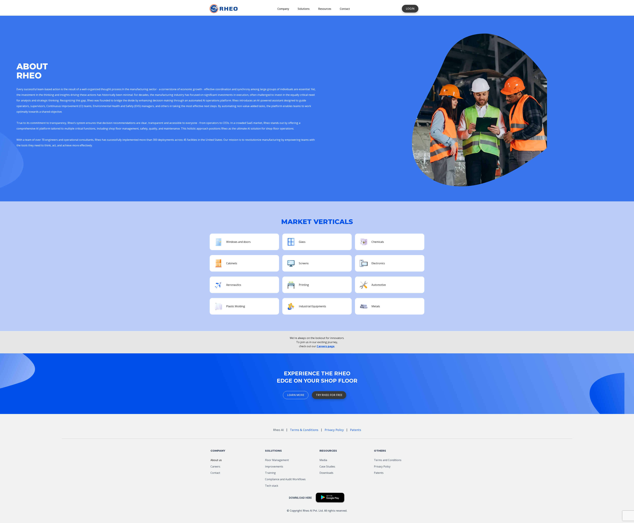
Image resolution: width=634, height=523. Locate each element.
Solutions (304, 9)
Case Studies (327, 466)
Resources (324, 9)
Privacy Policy (382, 466)
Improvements (274, 466)
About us (216, 460)
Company (283, 9)
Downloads (326, 473)
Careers (215, 466)
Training (270, 473)
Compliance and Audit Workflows (285, 479)
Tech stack (271, 485)
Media (323, 460)
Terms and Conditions (387, 460)
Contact (345, 9)
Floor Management (277, 460)
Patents (379, 473)
